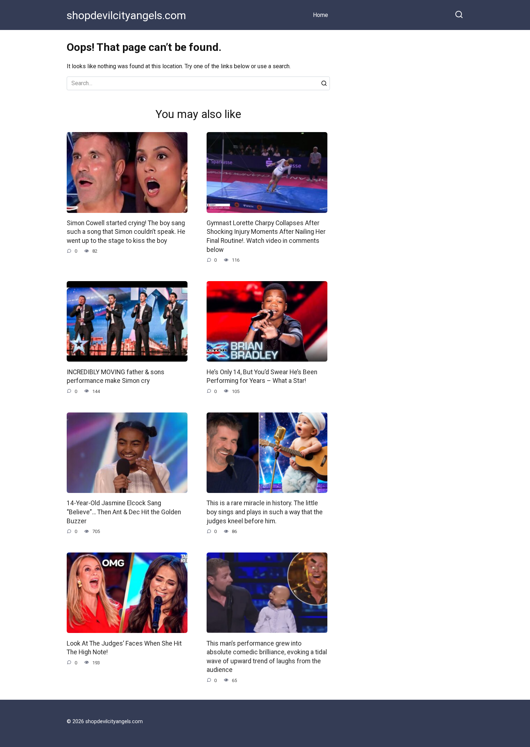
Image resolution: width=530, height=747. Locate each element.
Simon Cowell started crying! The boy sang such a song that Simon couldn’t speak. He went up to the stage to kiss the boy (126, 231)
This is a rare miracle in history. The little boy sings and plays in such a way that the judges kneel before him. (265, 511)
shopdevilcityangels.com (126, 15)
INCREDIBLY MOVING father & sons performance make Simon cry (115, 376)
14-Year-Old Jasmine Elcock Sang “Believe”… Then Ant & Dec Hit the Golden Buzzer (124, 511)
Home (320, 15)
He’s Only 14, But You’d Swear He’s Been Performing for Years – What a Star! (262, 376)
